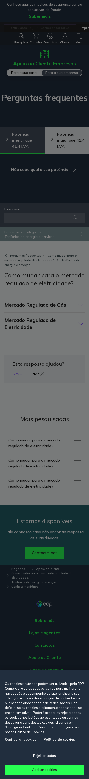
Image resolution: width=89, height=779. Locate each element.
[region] (44, 724)
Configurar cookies (20, 739)
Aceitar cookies (44, 770)
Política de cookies (59, 739)
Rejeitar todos (44, 756)
